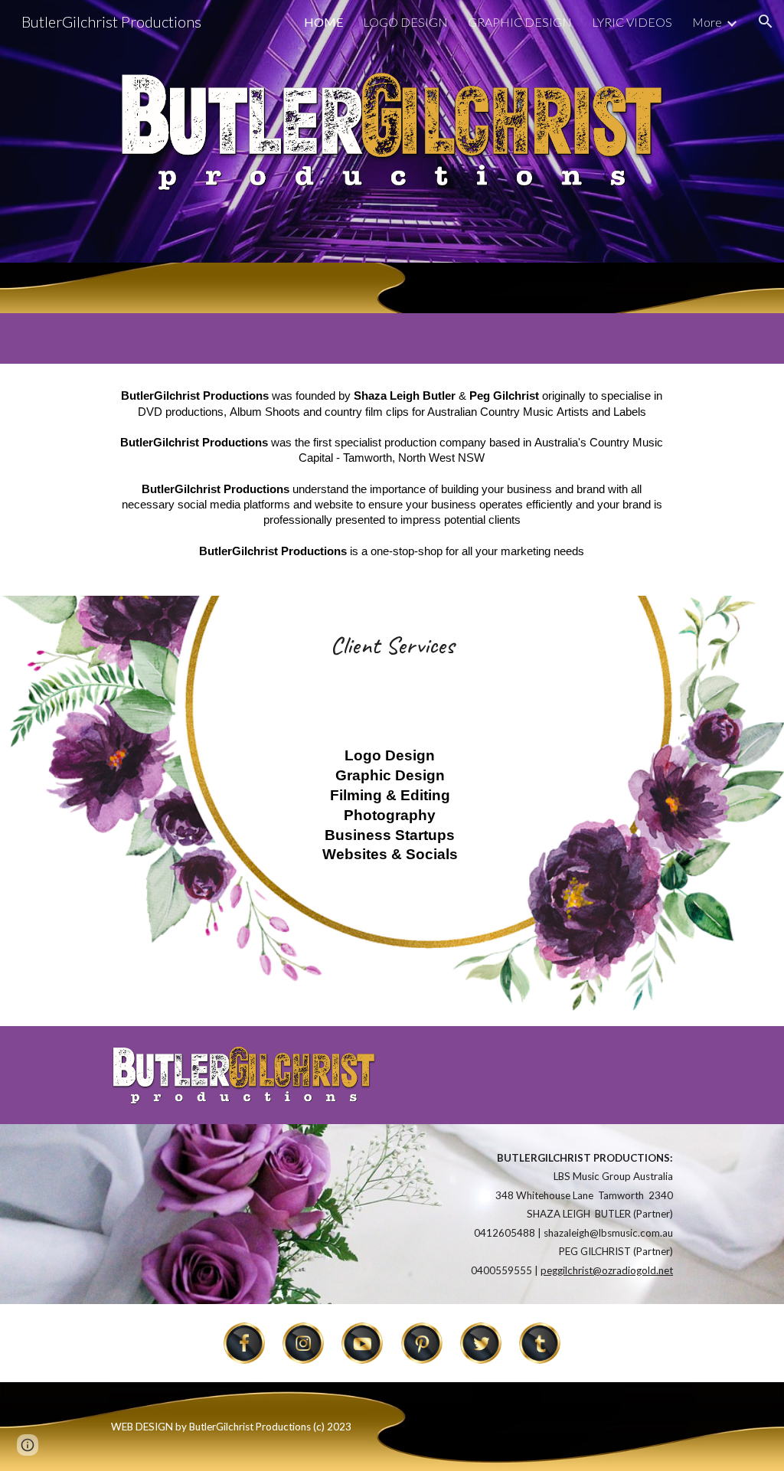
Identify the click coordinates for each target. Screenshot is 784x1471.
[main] (392, 479)
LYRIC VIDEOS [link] (632, 22)
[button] (765, 21)
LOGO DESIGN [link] (405, 22)
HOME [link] (323, 22)
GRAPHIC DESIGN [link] (520, 22)
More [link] (707, 22)
